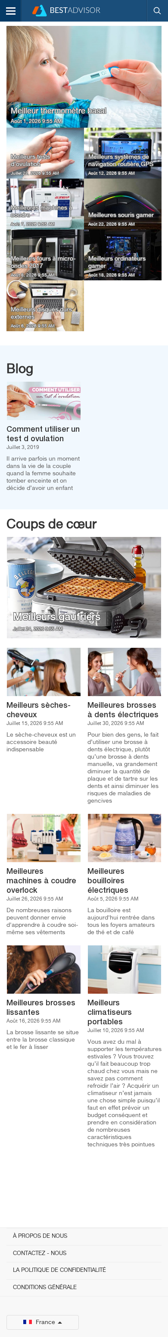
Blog (19, 369)
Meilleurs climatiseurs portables (109, 1012)
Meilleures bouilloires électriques (107, 881)
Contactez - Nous (39, 1253)
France (45, 1322)
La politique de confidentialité (59, 1270)
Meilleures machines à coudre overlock (41, 881)
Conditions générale (45, 1287)
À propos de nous (40, 1236)
